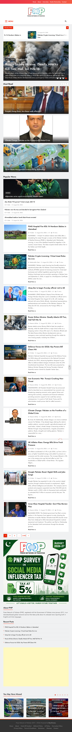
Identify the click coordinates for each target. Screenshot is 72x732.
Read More (31, 250)
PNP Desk (33, 711)
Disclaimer (41, 728)
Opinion (13, 421)
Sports (8, 193)
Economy (8, 267)
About (39, 2)
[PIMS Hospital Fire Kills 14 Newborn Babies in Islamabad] (15, 232)
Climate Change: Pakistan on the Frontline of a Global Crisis (27, 111)
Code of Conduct (26, 726)
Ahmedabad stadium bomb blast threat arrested (20, 217)
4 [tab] (66, 78)
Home (34, 2)
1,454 (23, 536)
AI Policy (47, 726)
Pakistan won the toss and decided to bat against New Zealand (25, 210)
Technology (14, 483)
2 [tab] (61, 78)
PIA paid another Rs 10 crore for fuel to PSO (14, 708)
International (58, 702)
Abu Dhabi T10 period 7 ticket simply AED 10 (20, 202)
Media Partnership (55, 2)
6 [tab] (67, 694)
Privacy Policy (18, 728)
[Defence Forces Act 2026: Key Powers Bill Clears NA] (15, 352)
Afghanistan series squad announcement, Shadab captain (24, 196)
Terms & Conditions (30, 728)
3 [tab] (63, 78)
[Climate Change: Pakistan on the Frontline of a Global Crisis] (15, 416)
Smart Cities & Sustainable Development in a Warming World (28, 169)
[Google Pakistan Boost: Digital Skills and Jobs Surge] (15, 477)
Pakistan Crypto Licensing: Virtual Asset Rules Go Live (21, 631)
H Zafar (8, 205)
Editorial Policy (38, 726)
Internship (45, 2)
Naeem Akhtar (34, 291)
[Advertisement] (36, 666)
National (8, 299)
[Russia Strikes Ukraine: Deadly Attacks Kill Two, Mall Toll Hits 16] (15, 322)
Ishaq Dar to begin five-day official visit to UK (46, 288)
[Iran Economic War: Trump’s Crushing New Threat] (15, 384)
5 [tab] (64, 694)
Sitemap (49, 728)
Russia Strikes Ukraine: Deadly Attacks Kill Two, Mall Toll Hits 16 (23, 639)
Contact (64, 2)
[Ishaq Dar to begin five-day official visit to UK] (15, 293)
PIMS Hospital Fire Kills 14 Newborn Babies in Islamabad (30, 66)
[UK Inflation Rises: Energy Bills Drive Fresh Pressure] (15, 448)
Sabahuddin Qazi (35, 262)
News (7, 59)
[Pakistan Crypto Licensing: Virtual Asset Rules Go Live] (22, 35)
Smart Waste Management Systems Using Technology (25, 140)
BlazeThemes (52, 723)
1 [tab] (58, 78)
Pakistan (13, 59)
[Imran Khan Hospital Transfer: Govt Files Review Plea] (15, 509)
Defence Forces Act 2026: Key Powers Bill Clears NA (20, 643)
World (13, 328)
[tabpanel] (36, 61)
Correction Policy (57, 726)
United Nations (35, 702)
